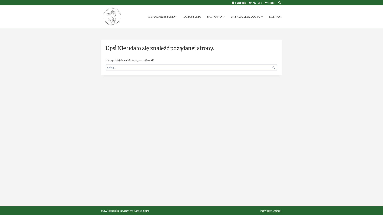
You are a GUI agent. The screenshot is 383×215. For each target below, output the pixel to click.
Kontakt (275, 16)
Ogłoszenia (192, 16)
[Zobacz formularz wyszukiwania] (279, 2)
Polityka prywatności (271, 210)
